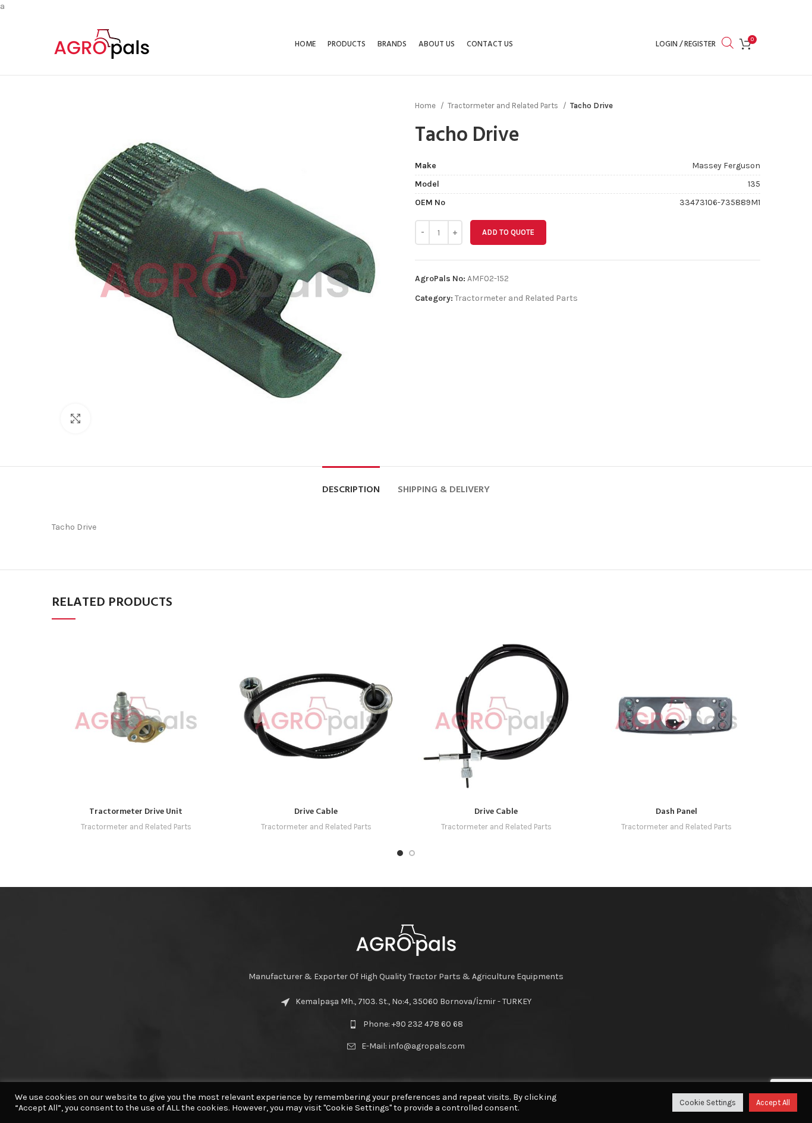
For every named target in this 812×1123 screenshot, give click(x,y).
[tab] (351, 484)
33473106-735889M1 (719, 202)
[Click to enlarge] (75, 418)
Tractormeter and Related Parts (504, 105)
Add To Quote (508, 232)
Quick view (211, 651)
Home (426, 105)
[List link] (406, 1024)
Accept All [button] (773, 1102)
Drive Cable (316, 812)
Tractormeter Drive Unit (135, 812)
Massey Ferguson (726, 166)
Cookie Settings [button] (707, 1102)
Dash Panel (676, 812)
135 (754, 184)
